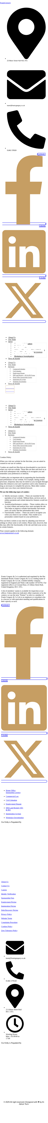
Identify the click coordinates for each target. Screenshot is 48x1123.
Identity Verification (8, 894)
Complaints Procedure (9, 922)
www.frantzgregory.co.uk (9, 533)
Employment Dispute (19, 373)
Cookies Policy (6, 926)
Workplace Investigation (24, 356)
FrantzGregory (5, 3)
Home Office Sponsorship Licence (22, 377)
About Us (11, 337)
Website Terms (6, 918)
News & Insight (14, 359)
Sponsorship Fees (7, 898)
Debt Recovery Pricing (9, 910)
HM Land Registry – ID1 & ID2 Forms (24, 375)
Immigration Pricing (8, 906)
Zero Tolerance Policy (9, 931)
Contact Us (5, 886)
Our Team (12, 339)
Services (11, 342)
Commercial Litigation (19, 369)
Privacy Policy (6, 914)
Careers (4, 890)
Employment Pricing (8, 902)
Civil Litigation (17, 371)
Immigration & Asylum (19, 379)
